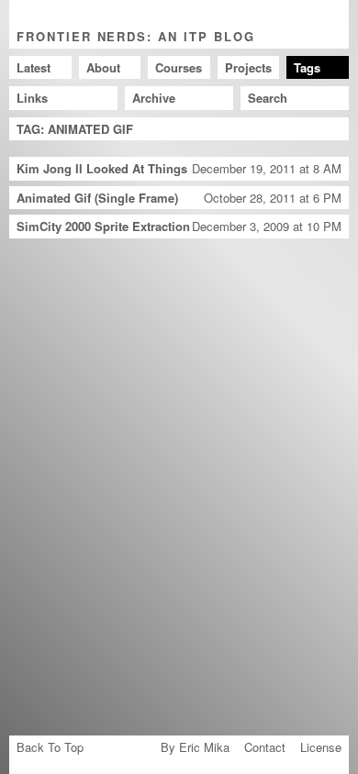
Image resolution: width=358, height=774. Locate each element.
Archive (153, 97)
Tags (307, 67)
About (103, 67)
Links (32, 97)
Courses (178, 67)
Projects (248, 67)
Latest (33, 67)
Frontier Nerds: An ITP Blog (136, 36)
